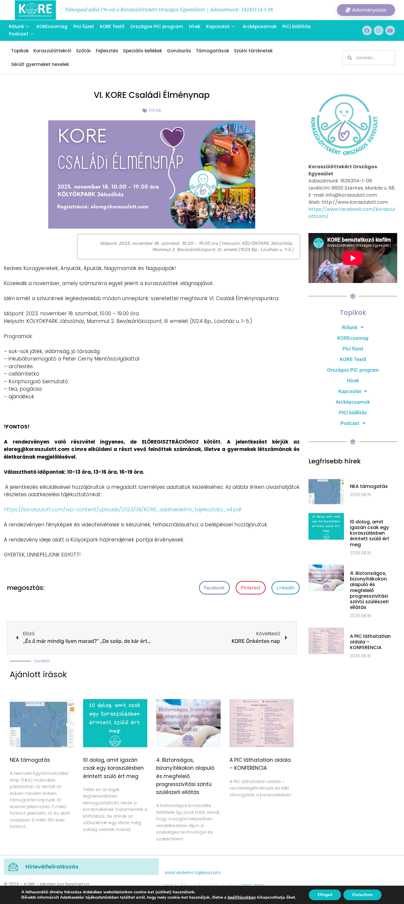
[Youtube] (390, 30)
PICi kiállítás (296, 26)
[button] (214, 587)
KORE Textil (112, 26)
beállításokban (242, 897)
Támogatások (212, 51)
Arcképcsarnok (260, 26)
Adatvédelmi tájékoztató (193, 872)
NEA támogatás (30, 760)
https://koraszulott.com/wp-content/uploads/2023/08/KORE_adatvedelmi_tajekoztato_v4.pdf (123, 509)
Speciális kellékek (142, 51)
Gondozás (179, 51)
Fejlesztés (107, 51)
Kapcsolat (218, 26)
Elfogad (325, 894)
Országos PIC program (156, 26)
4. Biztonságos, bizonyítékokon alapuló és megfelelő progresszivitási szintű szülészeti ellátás (185, 776)
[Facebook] (367, 30)
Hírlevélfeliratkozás (51, 866)
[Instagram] (379, 30)
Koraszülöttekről (52, 51)
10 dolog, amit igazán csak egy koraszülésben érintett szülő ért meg (113, 768)
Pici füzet (83, 26)
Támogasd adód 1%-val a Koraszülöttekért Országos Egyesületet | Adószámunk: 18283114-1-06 (169, 9)
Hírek (194, 26)
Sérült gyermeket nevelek (40, 64)
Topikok (20, 51)
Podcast (18, 34)
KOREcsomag (52, 26)
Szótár (83, 51)
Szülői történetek (253, 51)
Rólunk (16, 26)
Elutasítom (362, 894)
